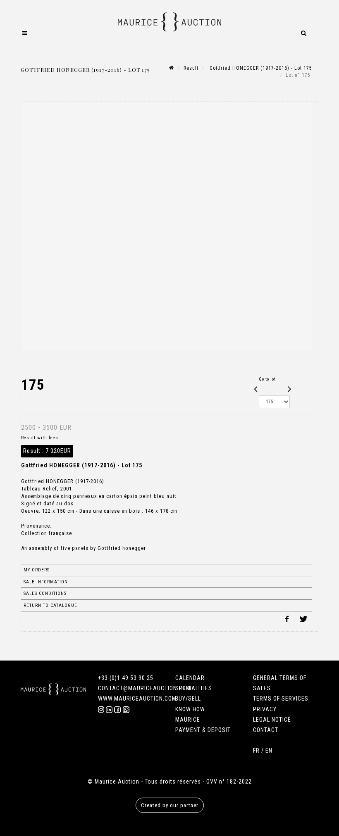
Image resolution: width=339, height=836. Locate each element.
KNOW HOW (190, 709)
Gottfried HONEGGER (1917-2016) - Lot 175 (260, 68)
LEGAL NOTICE (272, 719)
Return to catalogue (50, 605)
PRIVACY (265, 709)
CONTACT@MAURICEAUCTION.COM (144, 688)
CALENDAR (190, 678)
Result (191, 68)
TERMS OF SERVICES (280, 698)
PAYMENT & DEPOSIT (203, 730)
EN (268, 750)
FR (256, 750)
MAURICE (187, 719)
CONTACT (265, 730)
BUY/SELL (188, 698)
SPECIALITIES (193, 688)
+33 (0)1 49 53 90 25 (125, 678)
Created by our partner (169, 805)
